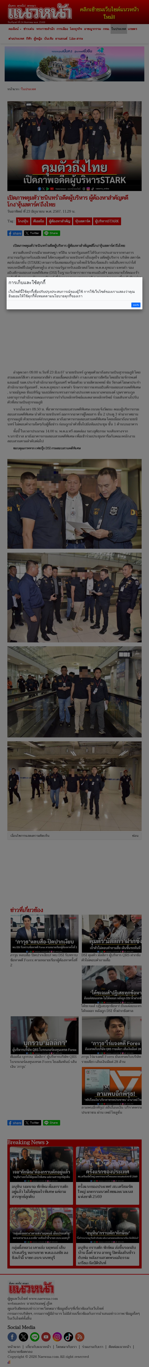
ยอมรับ (136, 305)
